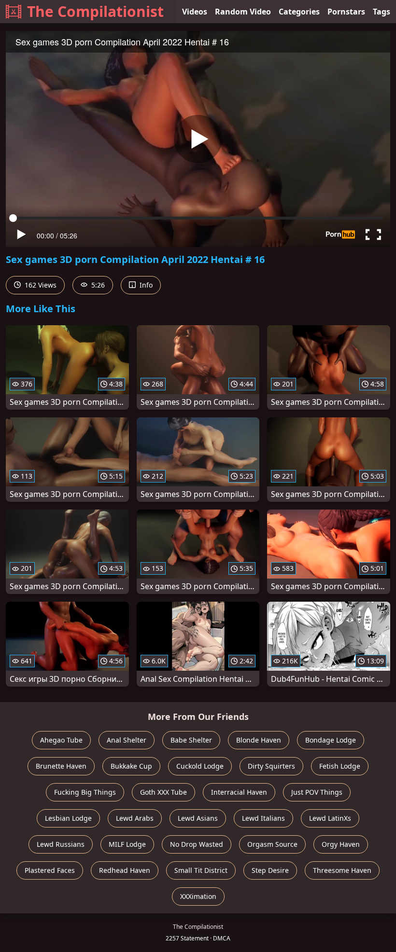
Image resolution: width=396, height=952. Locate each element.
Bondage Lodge (330, 740)
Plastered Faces (50, 870)
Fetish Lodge (339, 766)
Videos (194, 11)
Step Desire (270, 870)
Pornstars (346, 11)
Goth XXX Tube (163, 792)
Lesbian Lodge (68, 818)
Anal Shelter (126, 740)
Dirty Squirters (271, 766)
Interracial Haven (239, 792)
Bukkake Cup (131, 766)
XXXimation (198, 896)
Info (145, 285)
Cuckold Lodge (200, 766)
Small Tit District (200, 870)
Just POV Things (316, 792)
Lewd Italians (263, 818)
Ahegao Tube (61, 740)
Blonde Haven (258, 740)
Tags (381, 11)
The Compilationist (95, 11)
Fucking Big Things (85, 792)
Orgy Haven (341, 844)
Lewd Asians (198, 818)
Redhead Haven (124, 870)
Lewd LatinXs (330, 818)
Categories (299, 11)
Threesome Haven (342, 870)
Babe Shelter (191, 740)
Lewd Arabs (135, 818)
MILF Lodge (127, 844)
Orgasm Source (272, 844)
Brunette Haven (61, 766)
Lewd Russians (61, 844)
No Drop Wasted (196, 844)
